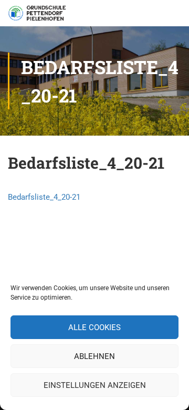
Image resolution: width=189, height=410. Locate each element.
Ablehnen (94, 356)
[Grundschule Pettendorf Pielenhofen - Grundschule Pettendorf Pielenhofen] (38, 15)
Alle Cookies (94, 327)
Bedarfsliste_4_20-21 (44, 197)
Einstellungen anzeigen (95, 385)
